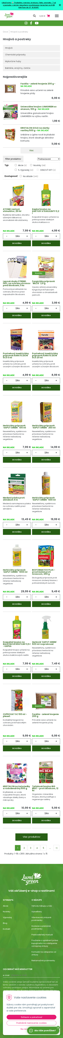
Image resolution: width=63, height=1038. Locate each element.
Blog (5, 923)
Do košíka (17, 243)
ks (18, 236)
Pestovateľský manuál (42, 934)
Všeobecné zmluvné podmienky (41, 919)
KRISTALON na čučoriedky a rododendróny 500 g (16, 787)
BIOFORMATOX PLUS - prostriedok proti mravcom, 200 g (43, 571)
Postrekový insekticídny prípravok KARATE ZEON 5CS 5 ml (16, 355)
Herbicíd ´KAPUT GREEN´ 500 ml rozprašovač (44, 643)
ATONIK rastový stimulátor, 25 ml (12, 210)
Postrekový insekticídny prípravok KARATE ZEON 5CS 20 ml (45, 355)
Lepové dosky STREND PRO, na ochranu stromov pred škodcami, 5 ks (16, 283)
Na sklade (30, 176)
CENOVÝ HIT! (48, 170)
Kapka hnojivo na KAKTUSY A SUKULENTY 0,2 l (45, 211)
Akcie (22, 165)
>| (56, 848)
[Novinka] (46, 268)
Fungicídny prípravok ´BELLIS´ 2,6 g (43, 282)
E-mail (6, 975)
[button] (58, 1027)
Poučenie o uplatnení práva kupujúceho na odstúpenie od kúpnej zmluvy (45, 943)
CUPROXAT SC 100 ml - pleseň (15, 715)
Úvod (5, 31)
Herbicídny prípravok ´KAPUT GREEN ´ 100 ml (14, 426)
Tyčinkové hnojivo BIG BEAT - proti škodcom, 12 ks (45, 788)
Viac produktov (31, 836)
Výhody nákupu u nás (42, 906)
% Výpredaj (25, 170)
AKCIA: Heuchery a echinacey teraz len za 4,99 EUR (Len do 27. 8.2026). (34, 6)
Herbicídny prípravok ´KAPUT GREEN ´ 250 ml (44, 426)
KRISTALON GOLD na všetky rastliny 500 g (35, 129)
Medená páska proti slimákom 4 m (14, 498)
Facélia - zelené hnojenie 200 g (37, 83)
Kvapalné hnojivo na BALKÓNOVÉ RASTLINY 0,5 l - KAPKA (16, 644)
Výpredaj (7, 917)
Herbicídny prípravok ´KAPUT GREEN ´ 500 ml (44, 498)
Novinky (39, 165)
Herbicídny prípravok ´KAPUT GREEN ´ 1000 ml (15, 570)
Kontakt (6, 929)
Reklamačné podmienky (43, 960)
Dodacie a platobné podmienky (41, 927)
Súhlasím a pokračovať (31, 1017)
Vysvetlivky (37, 911)
